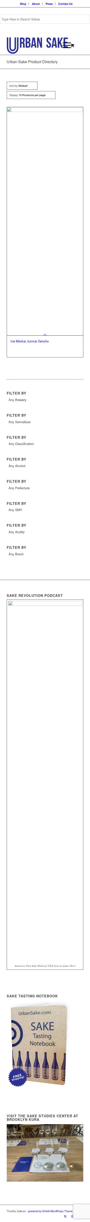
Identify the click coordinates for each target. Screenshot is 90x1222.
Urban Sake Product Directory (32, 61)
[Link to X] (65, 1216)
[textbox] (45, 399)
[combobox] (45, 400)
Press (49, 4)
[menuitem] (23, 3)
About (36, 4)
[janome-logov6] (37, 45)
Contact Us (65, 4)
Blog (23, 4)
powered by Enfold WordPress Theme (50, 1211)
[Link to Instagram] (72, 1216)
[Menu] (64, 45)
